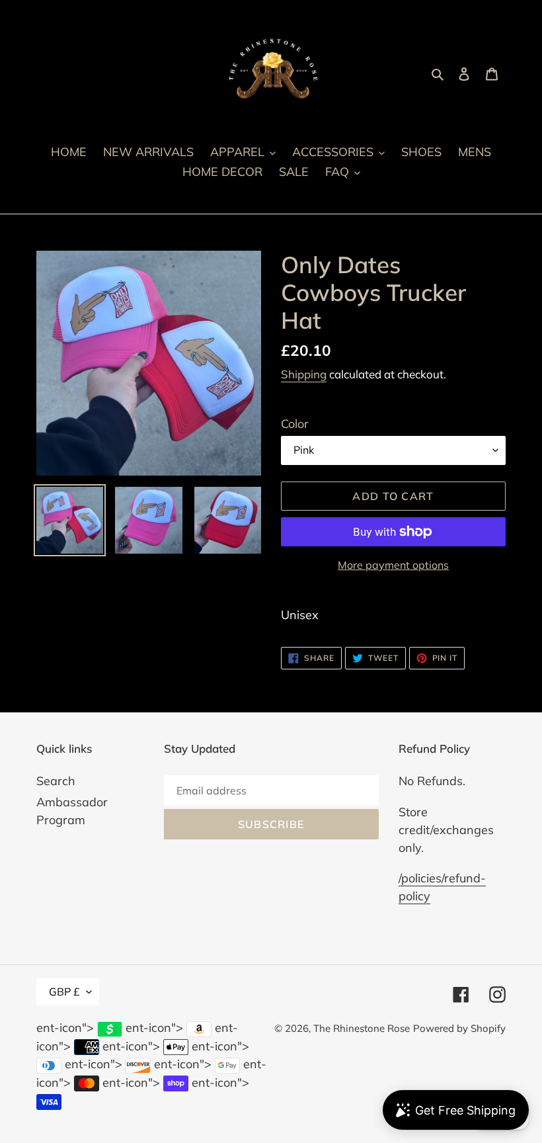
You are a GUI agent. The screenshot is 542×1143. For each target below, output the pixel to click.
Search (55, 780)
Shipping (304, 374)
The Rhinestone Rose (361, 1028)
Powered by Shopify (459, 1028)
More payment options (393, 565)
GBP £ (64, 991)
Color (295, 423)
